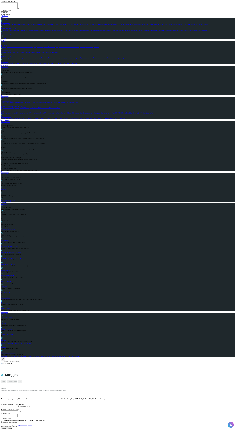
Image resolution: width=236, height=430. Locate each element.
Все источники (26, 47)
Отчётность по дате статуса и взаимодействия (84, 47)
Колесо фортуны (6, 292)
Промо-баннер (5, 303)
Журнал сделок (35, 52)
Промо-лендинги (6, 308)
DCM (36, 108)
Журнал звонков (6, 52)
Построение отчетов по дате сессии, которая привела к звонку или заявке (73, 30)
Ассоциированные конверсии (70, 58)
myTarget (28, 102)
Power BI (64, 113)
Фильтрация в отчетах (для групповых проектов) (108, 58)
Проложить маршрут (7, 275)
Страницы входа (60, 63)
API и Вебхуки (5, 120)
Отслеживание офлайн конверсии (106, 24)
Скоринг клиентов (6, 329)
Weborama (46, 108)
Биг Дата (3, 323)
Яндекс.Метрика (6, 108)
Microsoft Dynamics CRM (75, 113)
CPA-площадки (73, 102)
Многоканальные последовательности (42, 63)
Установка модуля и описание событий (67, 356)
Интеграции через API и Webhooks (28, 113)
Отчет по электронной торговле (38, 58)
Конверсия (4, 202)
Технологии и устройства (22, 63)
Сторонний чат (5, 298)
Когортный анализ (71, 63)
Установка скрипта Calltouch (10, 24)
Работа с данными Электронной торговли (41, 356)
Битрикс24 (51, 113)
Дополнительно (6, 56)
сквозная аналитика (12, 381)
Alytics (25, 108)
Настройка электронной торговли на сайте (14, 356)
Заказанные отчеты (54, 58)
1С (40, 113)
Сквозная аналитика (14, 47)
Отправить (4, 12)
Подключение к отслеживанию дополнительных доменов (76, 24)
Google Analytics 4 (17, 108)
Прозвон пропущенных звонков (11, 252)
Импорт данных (63, 102)
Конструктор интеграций (9, 113)
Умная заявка (5, 240)
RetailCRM (129, 113)
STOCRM (143, 113)
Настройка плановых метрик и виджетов (110, 30)
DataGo (40, 108)
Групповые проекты (86, 58)
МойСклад (122, 113)
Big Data (3, 381)
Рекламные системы (7, 101)
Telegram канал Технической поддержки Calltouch (192, 24)
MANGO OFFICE (6, 118)
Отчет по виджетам (7, 58)
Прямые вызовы (6, 281)
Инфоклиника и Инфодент (92, 113)
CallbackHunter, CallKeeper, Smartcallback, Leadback (109, 118)
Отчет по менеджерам (20, 58)
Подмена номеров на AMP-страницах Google (150, 24)
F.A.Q (205, 30)
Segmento (31, 108)
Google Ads (44, 47)
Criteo (58, 108)
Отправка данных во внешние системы (13, 106)
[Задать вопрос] (3, 359)
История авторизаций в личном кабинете (136, 30)
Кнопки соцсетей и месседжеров (11, 258)
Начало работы (5, 17)
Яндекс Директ (36, 47)
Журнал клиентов (46, 52)
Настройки (4, 65)
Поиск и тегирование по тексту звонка (19, 343)
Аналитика (4, 312)
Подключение (5, 23)
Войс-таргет (4, 189)
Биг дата (3, 388)
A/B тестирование (171, 24)
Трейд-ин (4, 286)
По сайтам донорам (54, 47)
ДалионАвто (150, 113)
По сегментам (65, 47)
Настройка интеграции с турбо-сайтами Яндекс (78, 118)
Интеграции (4, 96)
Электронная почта (24, 406)
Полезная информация (8, 201)
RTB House (53, 108)
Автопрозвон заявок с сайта (9, 246)
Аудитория (4, 62)
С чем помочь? (22, 417)
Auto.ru (43, 102)
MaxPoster (58, 113)
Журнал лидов (25, 52)
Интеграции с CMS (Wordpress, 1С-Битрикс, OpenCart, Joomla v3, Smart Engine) (37, 118)
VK (32, 102)
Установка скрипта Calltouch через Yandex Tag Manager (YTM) (38, 24)
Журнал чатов (56, 52)
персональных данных (25, 425)
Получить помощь (6, 428)
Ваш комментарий (23, 9)
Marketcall (21, 102)
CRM (2, 111)
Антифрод (4, 347)
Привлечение (5, 172)
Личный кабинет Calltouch (9, 28)
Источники (4, 45)
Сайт (19, 411)
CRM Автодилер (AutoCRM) (110, 113)
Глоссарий (4, 38)
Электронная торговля (8, 353)
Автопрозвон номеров (8, 230)
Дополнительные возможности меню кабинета (188, 30)
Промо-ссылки (5, 270)
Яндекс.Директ (13, 102)
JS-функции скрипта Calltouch (126, 24)
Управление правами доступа (10, 30)
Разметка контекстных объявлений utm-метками (35, 30)
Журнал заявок (16, 52)
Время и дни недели (7, 63)
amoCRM (44, 113)
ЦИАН (55, 102)
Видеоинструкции (6, 34)
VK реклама (37, 102)
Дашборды (4, 47)
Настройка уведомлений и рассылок (161, 30)
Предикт (3, 340)
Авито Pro (49, 102)
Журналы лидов (6, 51)
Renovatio (136, 113)
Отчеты (3, 40)
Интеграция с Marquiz (8, 264)
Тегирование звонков (7, 334)
